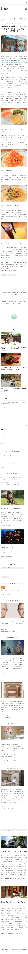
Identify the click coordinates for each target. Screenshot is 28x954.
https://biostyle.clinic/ (6, 756)
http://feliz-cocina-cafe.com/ (9, 270)
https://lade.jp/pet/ (5, 525)
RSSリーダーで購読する (7, 594)
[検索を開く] (26, 2)
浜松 (14, 275)
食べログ (16, 18)
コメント (3, 407)
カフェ (21, 18)
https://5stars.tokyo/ (6, 674)
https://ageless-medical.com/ (8, 631)
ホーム (3, 18)
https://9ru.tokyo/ (5, 717)
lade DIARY (9, 18)
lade (14, 322)
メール (3, 436)
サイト (2, 443)
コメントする (18, 23)
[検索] (22, 466)
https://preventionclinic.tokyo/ (9, 808)
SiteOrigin (24, 949)
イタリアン (4, 275)
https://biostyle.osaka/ (6, 762)
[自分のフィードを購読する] (3, 589)
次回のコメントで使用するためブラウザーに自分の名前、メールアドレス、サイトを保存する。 (14, 450)
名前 (2, 429)
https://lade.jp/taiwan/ (6, 556)
